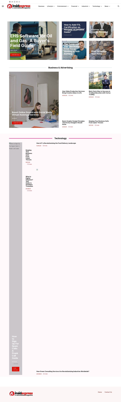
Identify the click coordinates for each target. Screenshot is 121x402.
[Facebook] (10, 1)
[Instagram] (14, 1)
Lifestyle (50, 6)
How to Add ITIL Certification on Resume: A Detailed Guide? (74, 28)
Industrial (85, 6)
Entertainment (62, 6)
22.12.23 (64, 127)
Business (41, 6)
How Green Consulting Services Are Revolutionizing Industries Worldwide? (62, 371)
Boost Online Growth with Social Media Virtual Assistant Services (32, 113)
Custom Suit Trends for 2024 (99, 30)
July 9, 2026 (13, 50)
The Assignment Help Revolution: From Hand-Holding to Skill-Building (72, 49)
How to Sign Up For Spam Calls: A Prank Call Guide (15, 347)
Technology (96, 6)
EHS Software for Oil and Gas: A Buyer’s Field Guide (31, 40)
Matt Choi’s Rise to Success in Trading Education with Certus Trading (100, 92)
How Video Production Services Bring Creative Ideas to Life (73, 92)
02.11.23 (91, 125)
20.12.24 (64, 95)
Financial (74, 6)
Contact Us (108, 392)
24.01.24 (14, 361)
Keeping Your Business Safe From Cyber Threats (99, 122)
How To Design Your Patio (99, 52)
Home (100, 392)
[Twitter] (12, 1)
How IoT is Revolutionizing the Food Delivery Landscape (56, 143)
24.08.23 (28, 188)
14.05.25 (14, 118)
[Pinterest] (17, 1)
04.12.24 (91, 97)
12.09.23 (38, 145)
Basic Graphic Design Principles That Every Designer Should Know (73, 122)
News (106, 6)
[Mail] (19, 1)
